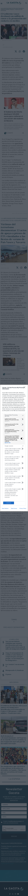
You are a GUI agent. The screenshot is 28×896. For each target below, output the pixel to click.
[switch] (22, 419)
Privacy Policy (22, 508)
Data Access (14, 508)
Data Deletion (5, 508)
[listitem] (14, 415)
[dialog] (14, 448)
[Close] (24, 387)
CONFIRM (8, 502)
